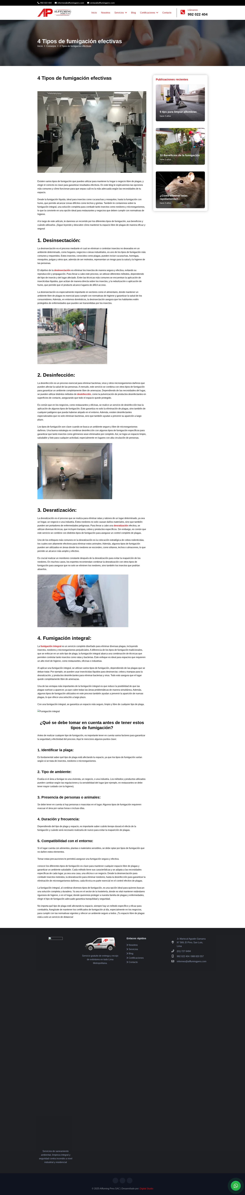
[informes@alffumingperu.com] (174, 961)
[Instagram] (207, 2)
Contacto (133, 962)
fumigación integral (51, 646)
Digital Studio (146, 1188)
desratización (121, 525)
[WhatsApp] (203, 2)
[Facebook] (197, 2)
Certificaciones (136, 958)
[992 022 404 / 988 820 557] (174, 956)
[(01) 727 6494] (174, 951)
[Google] (200, 2)
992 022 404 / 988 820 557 (190, 956)
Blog (130, 953)
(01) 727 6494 (184, 951)
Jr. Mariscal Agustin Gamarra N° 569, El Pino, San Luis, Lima (191, 942)
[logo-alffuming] (54, 12)
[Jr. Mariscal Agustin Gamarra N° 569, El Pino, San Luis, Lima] (174, 942)
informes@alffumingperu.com (191, 961)
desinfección (84, 394)
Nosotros (133, 945)
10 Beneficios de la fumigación (180, 155)
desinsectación (62, 270)
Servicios (133, 949)
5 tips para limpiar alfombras (178, 111)
